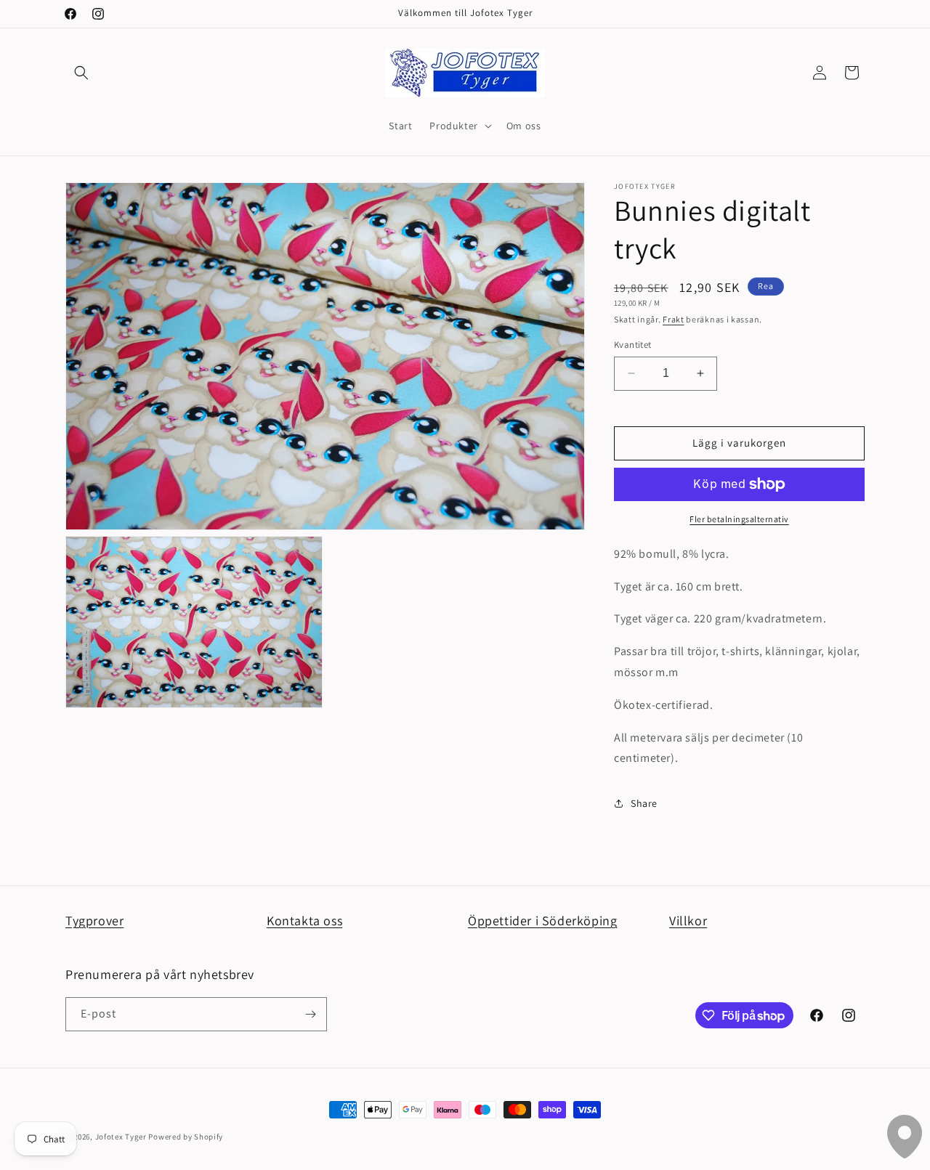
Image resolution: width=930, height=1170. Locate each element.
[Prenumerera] (310, 1014)
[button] (81, 73)
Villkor (688, 920)
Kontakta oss (304, 920)
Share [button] (644, 803)
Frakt (673, 319)
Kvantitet (633, 344)
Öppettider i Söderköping (542, 920)
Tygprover (94, 920)
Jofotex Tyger (121, 1137)
